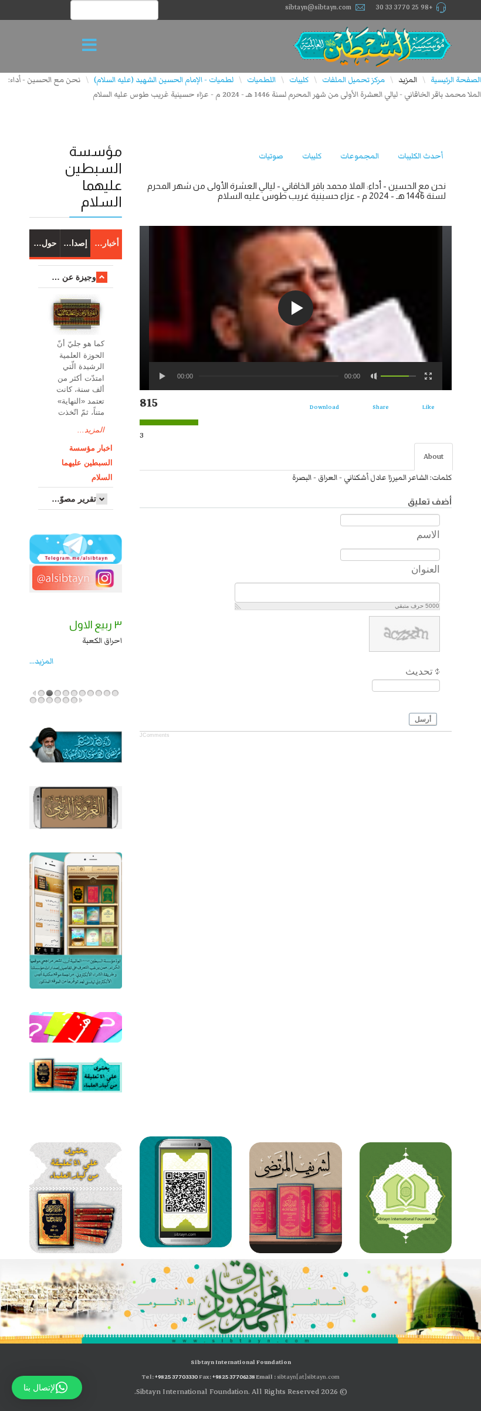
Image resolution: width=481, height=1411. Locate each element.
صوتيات (271, 156)
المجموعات (359, 156)
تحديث (419, 671)
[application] (295, 308)
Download (324, 407)
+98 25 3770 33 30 (404, 7)
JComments (155, 735)
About (433, 456)
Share (380, 407)
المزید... (41, 661)
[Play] (163, 376)
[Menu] (92, 46)
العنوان (425, 569)
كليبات (311, 156)
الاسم (428, 534)
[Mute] (374, 376)
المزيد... (90, 429)
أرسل (423, 719)
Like (428, 407)
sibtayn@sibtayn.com (318, 7)
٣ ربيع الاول (95, 625)
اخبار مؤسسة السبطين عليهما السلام (87, 463)
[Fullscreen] (428, 376)
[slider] (398, 376)
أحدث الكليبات (420, 156)
